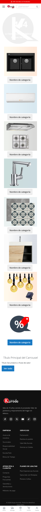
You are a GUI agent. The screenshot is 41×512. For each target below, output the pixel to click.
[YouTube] (22, 419)
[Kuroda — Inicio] (11, 405)
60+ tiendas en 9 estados (21, 2)
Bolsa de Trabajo (9, 457)
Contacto (6, 473)
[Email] (34, 419)
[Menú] (3, 6)
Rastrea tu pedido (26, 439)
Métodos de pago (9, 491)
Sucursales (7, 442)
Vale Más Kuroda (26, 443)
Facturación (24, 435)
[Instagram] (11, 419)
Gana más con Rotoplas (28, 475)
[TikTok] (28, 419)
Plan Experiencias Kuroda (29, 471)
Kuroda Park (7, 453)
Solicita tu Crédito (26, 447)
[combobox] (27, 6)
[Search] (37, 7)
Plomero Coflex (25, 479)
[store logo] (11, 6)
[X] (17, 419)
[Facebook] (5, 419)
